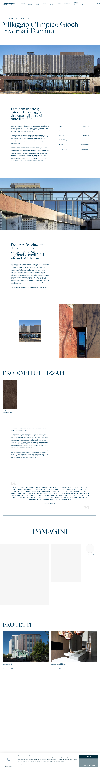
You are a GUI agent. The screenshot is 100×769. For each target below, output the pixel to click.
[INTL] (11, 4)
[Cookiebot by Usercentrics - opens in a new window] (9, 766)
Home (4, 18)
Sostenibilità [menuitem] (67, 3)
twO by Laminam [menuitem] (38, 4)
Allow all (89, 756)
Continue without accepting (88, 765)
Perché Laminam (30, 4)
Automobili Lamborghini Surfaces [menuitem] (75, 3)
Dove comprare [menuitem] (52, 4)
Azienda (59, 3)
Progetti (8, 18)
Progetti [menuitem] (45, 3)
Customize (87, 761)
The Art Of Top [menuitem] (82, 3)
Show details (21, 764)
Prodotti (23, 3)
